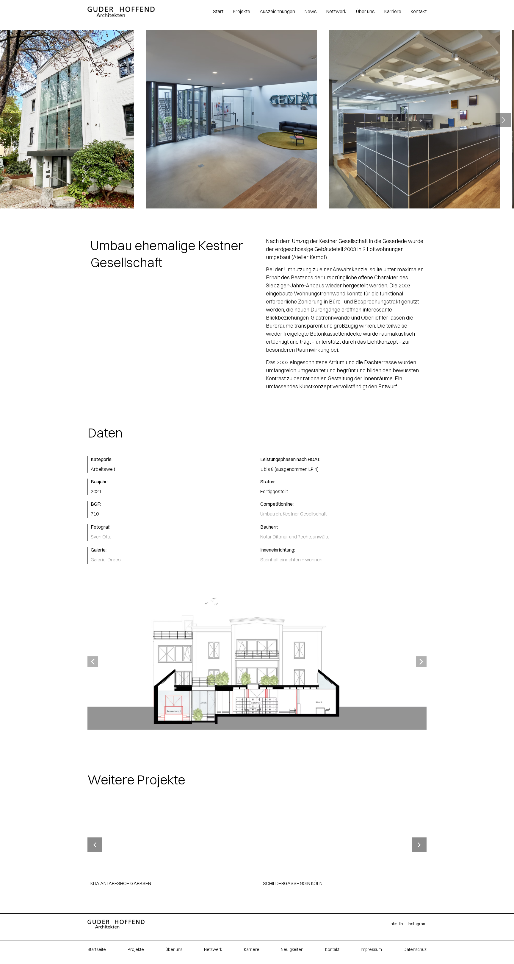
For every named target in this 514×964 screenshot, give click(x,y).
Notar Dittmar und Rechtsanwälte (295, 537)
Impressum (371, 949)
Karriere (251, 949)
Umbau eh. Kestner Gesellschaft (293, 514)
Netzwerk (213, 949)
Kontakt (332, 949)
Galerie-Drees (106, 560)
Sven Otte (101, 537)
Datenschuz (415, 949)
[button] (10, 120)
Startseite (96, 949)
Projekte (136, 949)
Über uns (173, 949)
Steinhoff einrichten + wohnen (291, 560)
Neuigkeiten (292, 949)
